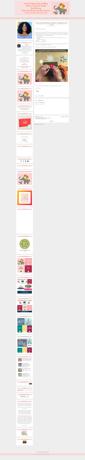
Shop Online (26, 109)
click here (59, 85)
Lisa (27, 44)
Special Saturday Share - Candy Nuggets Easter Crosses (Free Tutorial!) (27, 359)
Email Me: (24, 63)
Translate (27, 397)
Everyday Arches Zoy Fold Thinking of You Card (26, 369)
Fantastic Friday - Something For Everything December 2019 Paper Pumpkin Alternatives (26, 374)
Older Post (64, 116)
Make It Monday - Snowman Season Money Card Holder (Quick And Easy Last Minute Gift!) (26, 364)
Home (51, 121)
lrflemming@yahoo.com (24, 64)
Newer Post (43, 117)
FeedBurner (26, 141)
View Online (22, 109)
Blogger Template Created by (42, 454)
